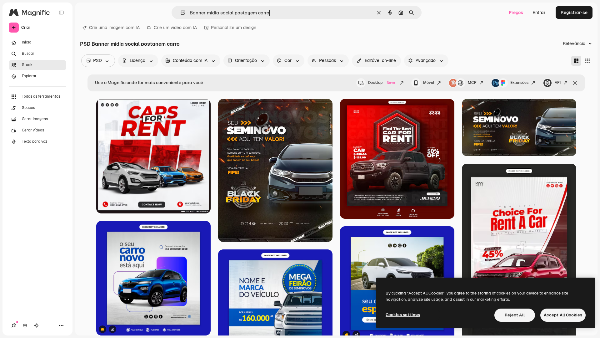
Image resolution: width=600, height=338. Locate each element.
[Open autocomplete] (180, 12)
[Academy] (25, 325)
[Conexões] (14, 325)
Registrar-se (574, 12)
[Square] (587, 61)
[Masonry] (576, 61)
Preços (516, 12)
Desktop (381, 82)
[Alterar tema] (36, 325)
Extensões (519, 82)
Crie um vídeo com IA (175, 27)
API (558, 82)
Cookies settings (403, 314)
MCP (472, 82)
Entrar (539, 12)
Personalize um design (233, 27)
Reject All (515, 315)
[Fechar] (575, 82)
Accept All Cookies (563, 315)
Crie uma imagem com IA (114, 27)
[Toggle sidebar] (61, 13)
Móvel (428, 82)
